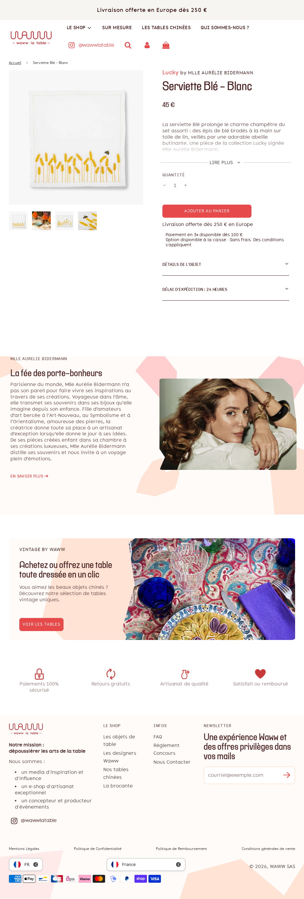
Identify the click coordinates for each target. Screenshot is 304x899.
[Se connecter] (146, 45)
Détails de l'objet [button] (181, 264)
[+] (185, 185)
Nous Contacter (172, 762)
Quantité (173, 174)
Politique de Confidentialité (97, 849)
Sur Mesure (117, 27)
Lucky (170, 72)
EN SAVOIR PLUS (29, 476)
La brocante (118, 786)
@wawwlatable (96, 45)
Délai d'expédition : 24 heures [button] (194, 289)
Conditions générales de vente (268, 849)
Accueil (15, 63)
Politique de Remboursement (181, 849)
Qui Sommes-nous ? (225, 27)
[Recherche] (128, 45)
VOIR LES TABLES (41, 624)
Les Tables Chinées (166, 27)
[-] (164, 185)
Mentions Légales (24, 849)
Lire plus (222, 162)
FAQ (157, 737)
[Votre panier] (166, 45)
